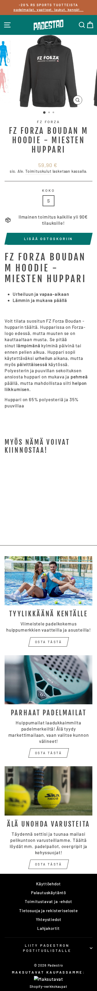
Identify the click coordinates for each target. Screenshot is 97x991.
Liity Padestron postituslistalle (47, 948)
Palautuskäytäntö (48, 892)
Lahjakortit (48, 928)
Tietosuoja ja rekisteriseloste (48, 910)
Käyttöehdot (48, 883)
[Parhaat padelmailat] (48, 679)
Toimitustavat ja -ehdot (48, 901)
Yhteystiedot (48, 919)
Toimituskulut (38, 171)
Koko (48, 190)
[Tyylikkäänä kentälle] (48, 580)
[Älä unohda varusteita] (48, 790)
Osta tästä (48, 642)
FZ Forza (48, 122)
